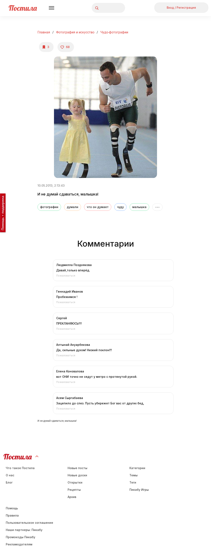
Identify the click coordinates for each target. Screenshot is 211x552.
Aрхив (72, 497)
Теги (132, 482)
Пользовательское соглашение (29, 522)
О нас (10, 475)
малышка (139, 207)
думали (72, 207)
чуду (120, 207)
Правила (12, 515)
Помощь (12, 508)
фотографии (49, 207)
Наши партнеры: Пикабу (24, 530)
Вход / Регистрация (181, 7)
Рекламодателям (19, 544)
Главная (44, 32)
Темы (133, 475)
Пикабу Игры (139, 489)
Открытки (75, 482)
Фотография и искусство (75, 32)
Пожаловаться (65, 275)
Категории (137, 468)
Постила (23, 8)
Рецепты (74, 489)
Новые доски (77, 475)
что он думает (98, 207)
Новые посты (77, 468)
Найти (106, 8)
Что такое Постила (20, 468)
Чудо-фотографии (114, 32)
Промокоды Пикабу (20, 537)
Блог (9, 482)
